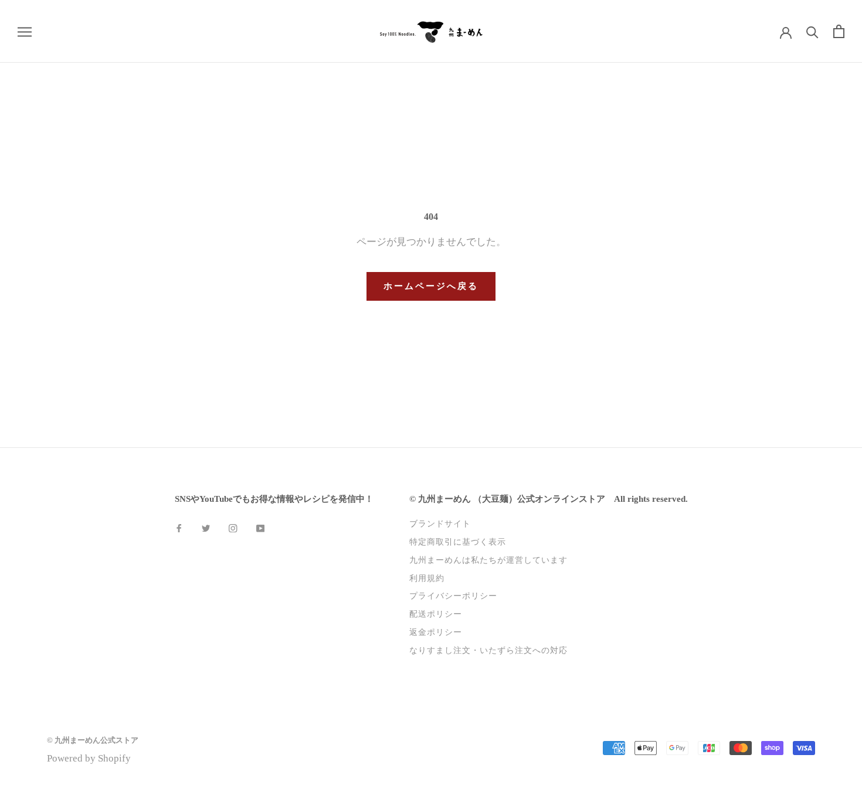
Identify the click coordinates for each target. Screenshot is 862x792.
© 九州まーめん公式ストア (92, 740)
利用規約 (426, 578)
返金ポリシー (435, 632)
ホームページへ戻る (431, 286)
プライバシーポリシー (453, 595)
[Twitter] (206, 527)
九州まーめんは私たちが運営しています (488, 560)
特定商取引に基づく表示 (457, 541)
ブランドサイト (440, 523)
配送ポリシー (435, 613)
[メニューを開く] (25, 31)
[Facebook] (179, 527)
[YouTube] (260, 527)
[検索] (812, 31)
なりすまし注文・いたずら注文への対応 (488, 650)
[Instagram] (233, 527)
